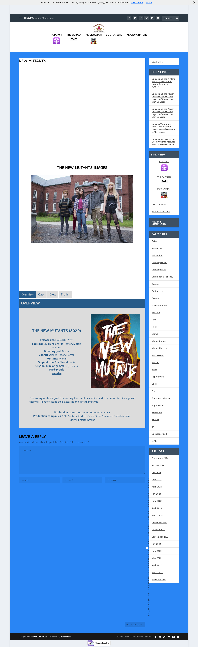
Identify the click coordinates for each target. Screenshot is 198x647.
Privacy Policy (123, 636)
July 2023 (156, 493)
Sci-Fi (154, 383)
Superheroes (158, 405)
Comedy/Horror (159, 262)
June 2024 (156, 479)
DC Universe (158, 291)
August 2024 (158, 465)
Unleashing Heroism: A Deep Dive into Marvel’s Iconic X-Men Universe (163, 142)
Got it (149, 2)
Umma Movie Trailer (44, 18)
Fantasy (156, 312)
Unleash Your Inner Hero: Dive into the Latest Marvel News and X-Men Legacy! (164, 128)
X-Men (155, 441)
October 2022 (158, 529)
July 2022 (156, 544)
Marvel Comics (159, 341)
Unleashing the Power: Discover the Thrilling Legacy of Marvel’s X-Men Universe (163, 97)
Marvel (155, 333)
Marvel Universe (160, 348)
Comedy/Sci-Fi (159, 269)
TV (153, 426)
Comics (155, 284)
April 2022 (157, 565)
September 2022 (160, 536)
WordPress (66, 636)
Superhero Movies (161, 398)
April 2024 (157, 486)
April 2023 (157, 508)
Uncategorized (159, 433)
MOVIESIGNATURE (137, 35)
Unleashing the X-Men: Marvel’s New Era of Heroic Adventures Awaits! (163, 83)
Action (155, 241)
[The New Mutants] (82, 241)
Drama (155, 298)
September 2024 (160, 458)
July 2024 (156, 472)
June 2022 (156, 551)
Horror (155, 326)
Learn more (137, 2)
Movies (155, 362)
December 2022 (159, 522)
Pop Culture (158, 376)
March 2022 (157, 572)
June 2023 (156, 501)
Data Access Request (141, 636)
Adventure (157, 248)
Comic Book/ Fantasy (162, 276)
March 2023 (157, 515)
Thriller (155, 419)
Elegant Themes (39, 636)
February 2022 (159, 579)
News (154, 369)
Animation (157, 255)
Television (157, 412)
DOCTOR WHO (114, 35)
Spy (153, 391)
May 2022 (156, 558)
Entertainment (159, 305)
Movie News (158, 355)
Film (154, 319)
